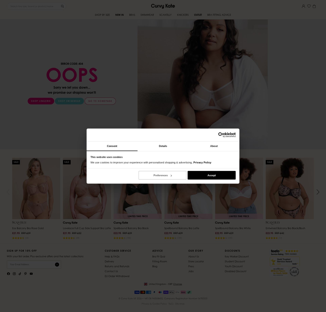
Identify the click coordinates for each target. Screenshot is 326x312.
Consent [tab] (112, 145)
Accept (211, 175)
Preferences (160, 175)
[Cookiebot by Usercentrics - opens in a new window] (221, 134)
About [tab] (214, 145)
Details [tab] (163, 145)
